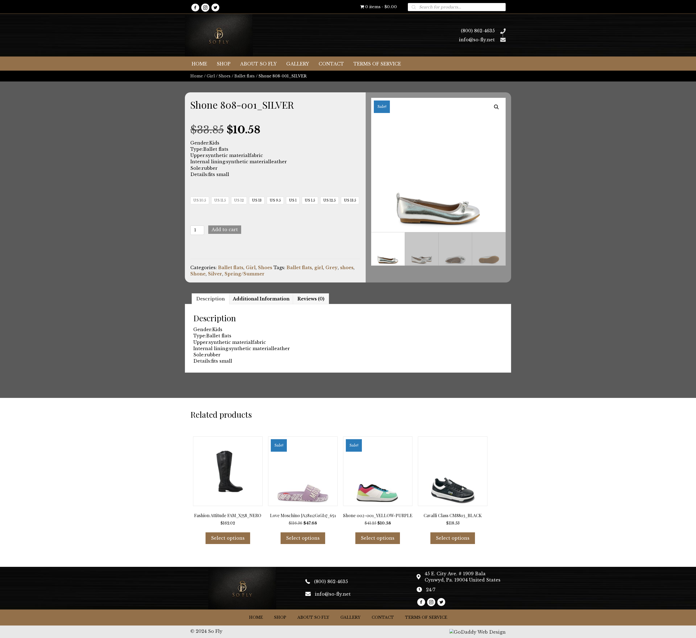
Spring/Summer (245, 273)
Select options (228, 538)
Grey (331, 267)
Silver (215, 273)
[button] (195, 7)
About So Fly (313, 617)
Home (196, 76)
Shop (280, 617)
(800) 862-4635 (478, 30)
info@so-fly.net (477, 39)
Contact (383, 617)
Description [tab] (210, 298)
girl (318, 267)
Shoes (225, 76)
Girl (211, 76)
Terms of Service (426, 617)
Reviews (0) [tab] (310, 298)
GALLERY (350, 617)
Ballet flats (244, 76)
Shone (198, 273)
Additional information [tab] (261, 298)
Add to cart (225, 229)
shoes (346, 267)
